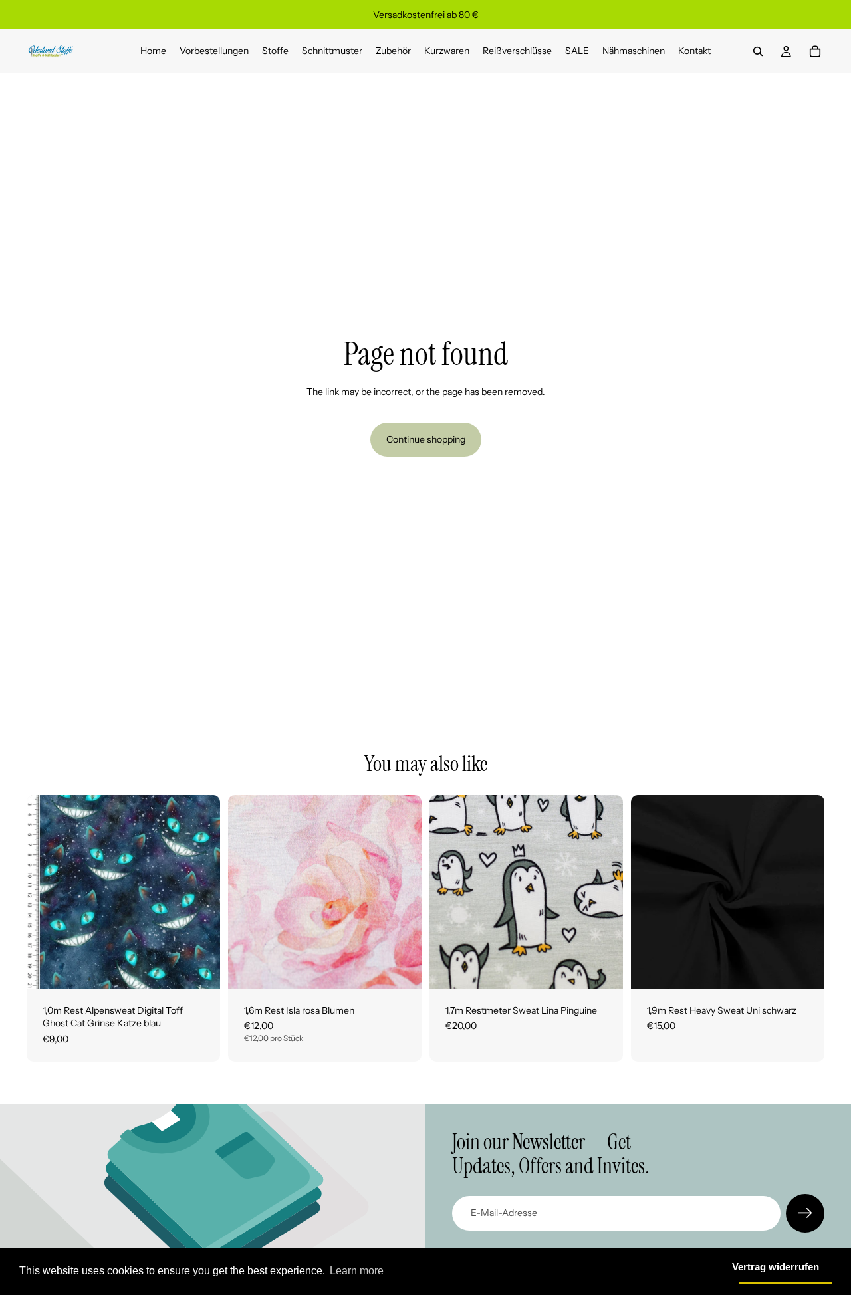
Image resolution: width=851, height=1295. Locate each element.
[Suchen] (758, 51)
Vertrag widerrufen (775, 1266)
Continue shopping (425, 439)
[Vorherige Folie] (248, 891)
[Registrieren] (805, 1213)
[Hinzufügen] (199, 968)
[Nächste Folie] (402, 891)
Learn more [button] (357, 1270)
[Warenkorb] (815, 51)
